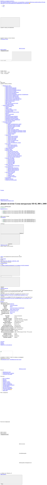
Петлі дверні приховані (13, 145)
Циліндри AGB (11, 159)
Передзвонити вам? (4, 50)
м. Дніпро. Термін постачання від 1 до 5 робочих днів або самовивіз (14, 265)
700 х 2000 (7, 261)
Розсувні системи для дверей (14, 153)
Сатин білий (3, 258)
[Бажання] (23, 32)
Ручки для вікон (11, 141)
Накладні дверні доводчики (13, 165)
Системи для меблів (12, 176)
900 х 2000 (16, 261)
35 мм (11, 313)
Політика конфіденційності (36, 2)
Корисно (5, 2)
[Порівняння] (10, 22)
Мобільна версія (22, 368)
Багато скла (12, 311)
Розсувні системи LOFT (13, 151)
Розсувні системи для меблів (14, 156)
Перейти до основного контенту (7, 1)
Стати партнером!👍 (26, 3)
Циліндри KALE (11, 161)
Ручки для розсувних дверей (14, 154)
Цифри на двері (11, 175)
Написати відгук (3, 208)
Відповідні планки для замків (14, 125)
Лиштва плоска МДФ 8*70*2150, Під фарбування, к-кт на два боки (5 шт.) (16, 298)
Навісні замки (11, 128)
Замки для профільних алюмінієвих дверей (17, 130)
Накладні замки (11, 127)
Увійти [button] (1, 256)
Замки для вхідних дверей (13, 129)
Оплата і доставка (18, 2)
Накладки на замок (12, 132)
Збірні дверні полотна (14, 309)
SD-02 (11, 306)
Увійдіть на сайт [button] (3, 245)
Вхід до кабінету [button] (6, 378)
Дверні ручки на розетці (13, 136)
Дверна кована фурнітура (13, 167)
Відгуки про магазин (7, 3)
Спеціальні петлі (11, 147)
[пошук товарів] (21, 56)
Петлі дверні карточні (12, 144)
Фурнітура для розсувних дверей (15, 155)
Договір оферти (6, 386)
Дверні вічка (10, 173)
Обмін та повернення (26, 2)
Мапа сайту (5, 390)
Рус (3, 6)
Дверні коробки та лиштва (8, 105)
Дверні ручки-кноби (12, 138)
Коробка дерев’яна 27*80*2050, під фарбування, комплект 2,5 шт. (14, 294)
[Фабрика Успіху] (6, 356)
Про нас (2, 2)
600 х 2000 (12, 261)
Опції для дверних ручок (13, 140)
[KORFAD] (3, 217)
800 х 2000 (2, 261)
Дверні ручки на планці (13, 137)
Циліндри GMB (11, 163)
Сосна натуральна (14, 305)
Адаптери (10, 174)
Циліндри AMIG (11, 162)
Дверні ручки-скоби (12, 139)
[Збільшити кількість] (10, 282)
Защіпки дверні (11, 133)
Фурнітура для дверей (7, 121)
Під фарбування (3, 263)
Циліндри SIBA (11, 160)
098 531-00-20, (22, 48)
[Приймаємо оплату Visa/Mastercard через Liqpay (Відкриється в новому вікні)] (10, 359)
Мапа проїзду (3, 474)
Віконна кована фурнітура (13, 170)
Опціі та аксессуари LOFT (13, 152)
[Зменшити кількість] (10, 271)
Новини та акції (10, 2)
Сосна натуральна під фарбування (17, 307)
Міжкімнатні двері (7, 85)
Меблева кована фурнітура (13, 168)
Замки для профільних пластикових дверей (17, 131)
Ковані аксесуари (11, 171)
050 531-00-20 (3, 49)
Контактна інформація (17, 3)
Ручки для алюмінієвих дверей (14, 142)
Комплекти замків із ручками (14, 126)
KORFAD (12, 303)
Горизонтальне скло (14, 310)
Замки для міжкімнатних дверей (14, 124)
